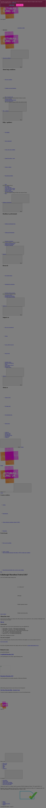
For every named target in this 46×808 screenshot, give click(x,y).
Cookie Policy (14, 2)
